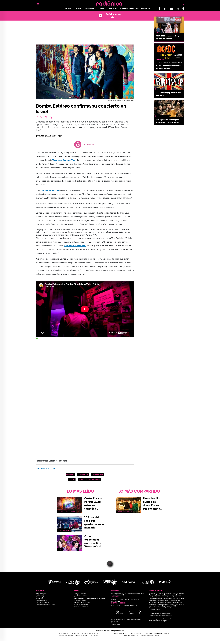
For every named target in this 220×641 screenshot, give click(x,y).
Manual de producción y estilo (45, 604)
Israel (73, 479)
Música (78, 8)
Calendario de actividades (82, 597)
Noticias (68, 8)
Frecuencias (145, 8)
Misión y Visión (40, 595)
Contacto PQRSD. (175, 600)
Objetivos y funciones (43, 597)
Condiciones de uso (117, 623)
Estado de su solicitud (81, 604)
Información (84, 474)
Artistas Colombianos (125, 511)
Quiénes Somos (41, 593)
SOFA (158, 32)
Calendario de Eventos (128, 8)
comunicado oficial (50, 190)
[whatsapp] (46, 117)
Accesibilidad (115, 625)
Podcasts (112, 8)
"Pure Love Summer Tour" (64, 160)
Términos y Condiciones (81, 606)
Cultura (101, 8)
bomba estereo (98, 474)
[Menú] (38, 4)
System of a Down (162, 116)
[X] (41, 117)
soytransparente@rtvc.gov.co (158, 621)
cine (61, 549)
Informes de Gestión (42, 602)
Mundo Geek (89, 8)
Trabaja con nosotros (80, 595)
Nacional (71, 474)
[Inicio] (109, 3)
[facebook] (37, 117)
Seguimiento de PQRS (169, 606)
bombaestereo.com (45, 468)
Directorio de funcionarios (82, 602)
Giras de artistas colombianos (90, 479)
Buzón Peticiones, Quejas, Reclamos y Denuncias (89, 598)
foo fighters (160, 59)
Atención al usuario (80, 593)
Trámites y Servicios (80, 600)
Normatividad (40, 598)
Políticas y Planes (41, 600)
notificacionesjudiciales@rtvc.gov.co (160, 615)
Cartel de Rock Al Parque (67, 511)
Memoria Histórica (65, 530)
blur (158, 89)
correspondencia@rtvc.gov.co (173, 598)
